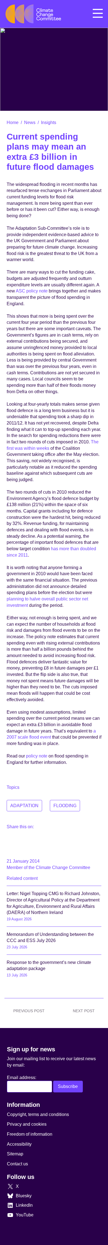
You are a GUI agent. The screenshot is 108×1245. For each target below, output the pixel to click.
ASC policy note (32, 290)
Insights (48, 122)
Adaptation (24, 805)
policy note (37, 755)
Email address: (21, 1077)
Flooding (64, 805)
